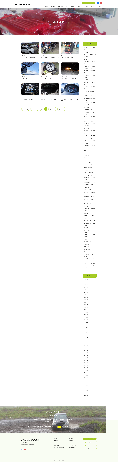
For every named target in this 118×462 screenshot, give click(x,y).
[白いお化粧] (30, 74)
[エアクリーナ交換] (50, 74)
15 (59, 109)
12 (45, 109)
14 (54, 109)
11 (41, 109)
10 (36, 109)
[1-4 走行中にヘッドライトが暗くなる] (70, 95)
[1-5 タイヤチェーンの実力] (50, 95)
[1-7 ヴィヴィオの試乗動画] (70, 74)
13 (50, 109)
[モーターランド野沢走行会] (30, 53)
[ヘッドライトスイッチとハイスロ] (50, 53)
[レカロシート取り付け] (70, 53)
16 (63, 109)
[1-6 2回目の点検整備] (30, 95)
